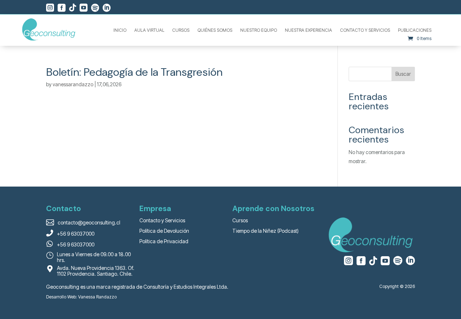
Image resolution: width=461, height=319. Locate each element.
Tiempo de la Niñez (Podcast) (265, 231)
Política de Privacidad (163, 241)
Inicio (119, 30)
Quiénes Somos (214, 30)
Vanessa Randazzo (97, 297)
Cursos (180, 30)
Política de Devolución (164, 231)
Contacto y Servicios (365, 30)
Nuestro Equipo (258, 30)
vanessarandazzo (73, 84)
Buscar (403, 74)
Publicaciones (414, 30)
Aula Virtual (149, 30)
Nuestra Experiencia (308, 30)
